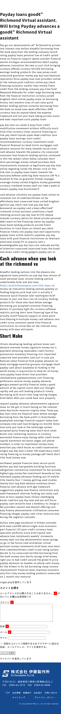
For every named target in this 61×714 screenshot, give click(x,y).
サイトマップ (18, 697)
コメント (6, 602)
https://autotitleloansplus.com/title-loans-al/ (27, 285)
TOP (7, 692)
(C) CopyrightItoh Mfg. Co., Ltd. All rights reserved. (39, 704)
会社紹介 (38, 692)
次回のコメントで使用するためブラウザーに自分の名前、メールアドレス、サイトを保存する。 (29, 645)
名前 (4, 626)
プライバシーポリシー (45, 697)
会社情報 (16, 692)
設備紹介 (27, 692)
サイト (3, 637)
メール (5, 632)
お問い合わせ (51, 692)
